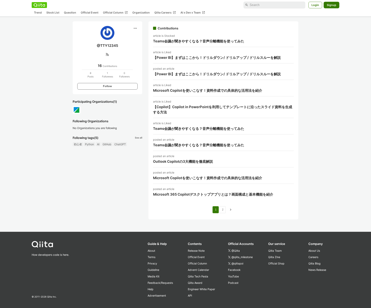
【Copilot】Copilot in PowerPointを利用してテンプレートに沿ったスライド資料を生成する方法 (222, 109)
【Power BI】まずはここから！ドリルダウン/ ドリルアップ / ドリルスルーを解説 (217, 58)
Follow (107, 86)
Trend (38, 12)
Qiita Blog (314, 263)
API (190, 295)
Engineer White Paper (201, 289)
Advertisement (157, 295)
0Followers (124, 75)
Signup (331, 5)
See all (138, 137)
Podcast (233, 282)
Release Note (196, 250)
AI (98, 144)
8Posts (91, 75)
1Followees (107, 75)
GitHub (107, 144)
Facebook (234, 269)
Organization (141, 12)
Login (315, 5)
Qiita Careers (165, 13)
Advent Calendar (198, 269)
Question (70, 12)
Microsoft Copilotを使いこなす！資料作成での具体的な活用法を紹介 (207, 90)
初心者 (78, 144)
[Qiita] (39, 5)
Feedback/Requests (160, 282)
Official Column (115, 13)
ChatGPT (120, 144)
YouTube (233, 276)
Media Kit (153, 276)
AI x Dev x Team (192, 13)
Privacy (152, 263)
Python (89, 144)
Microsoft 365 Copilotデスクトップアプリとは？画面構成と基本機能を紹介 (213, 194)
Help (150, 289)
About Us (314, 250)
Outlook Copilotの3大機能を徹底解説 (183, 161)
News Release (317, 269)
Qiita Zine (274, 257)
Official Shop (276, 263)
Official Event (89, 12)
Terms (151, 257)
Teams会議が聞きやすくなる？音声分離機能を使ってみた (198, 41)
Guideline (153, 269)
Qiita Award (195, 282)
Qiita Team (275, 250)
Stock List (52, 12)
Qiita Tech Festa (198, 276)
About (151, 250)
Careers (313, 257)
